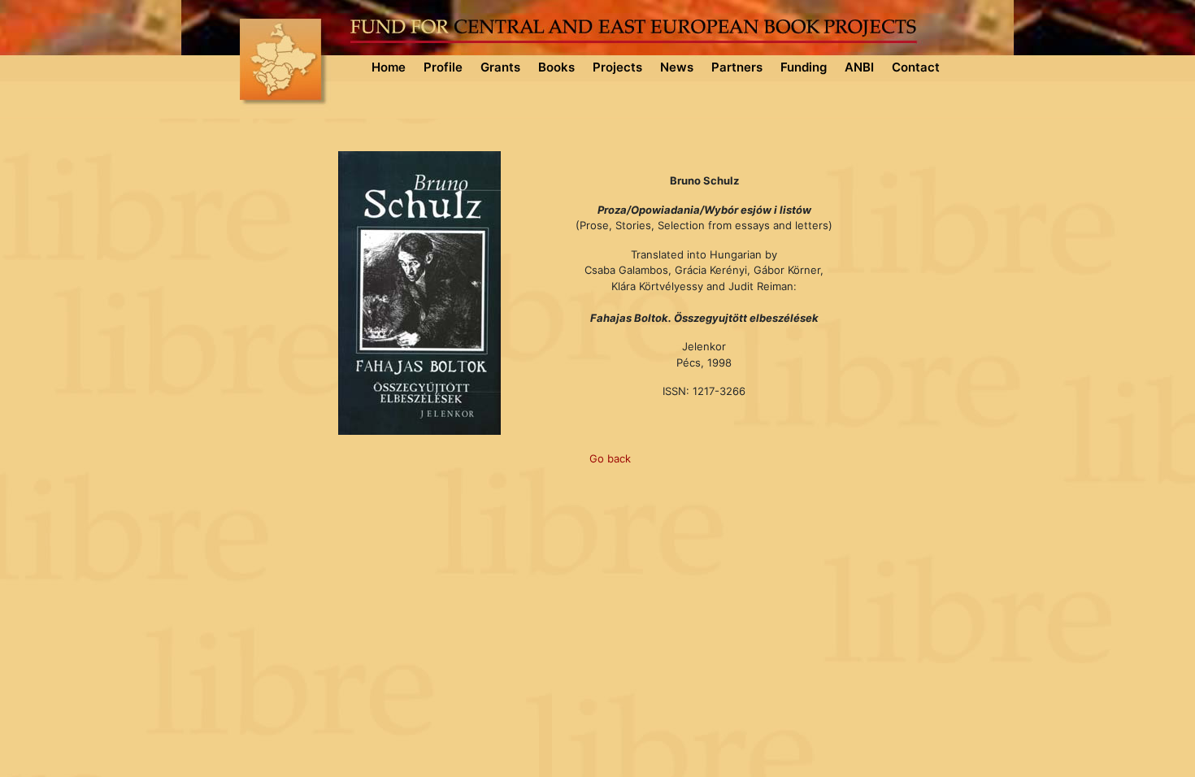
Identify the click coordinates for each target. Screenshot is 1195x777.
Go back (610, 458)
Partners (737, 67)
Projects (617, 67)
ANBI (859, 67)
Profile (443, 67)
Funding (803, 67)
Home (389, 67)
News (676, 67)
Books (556, 67)
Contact (916, 67)
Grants (500, 67)
